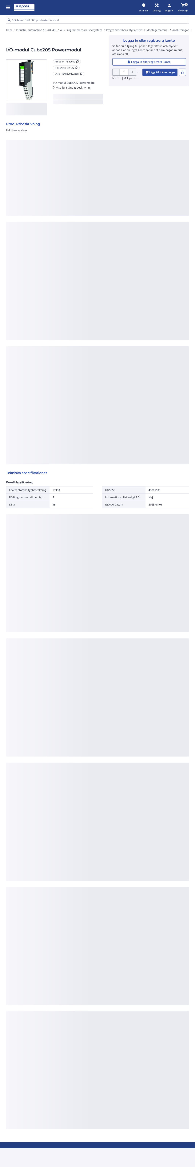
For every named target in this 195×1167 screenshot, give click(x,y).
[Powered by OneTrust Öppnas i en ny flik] (140, 257)
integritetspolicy (106, 183)
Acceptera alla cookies (137, 246)
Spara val (59, 246)
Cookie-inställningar (62, 230)
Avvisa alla (108, 246)
